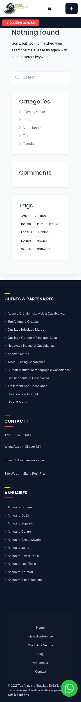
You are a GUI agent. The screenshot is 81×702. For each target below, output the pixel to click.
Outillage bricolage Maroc (26, 329)
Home (40, 627)
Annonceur (40, 662)
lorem (26, 240)
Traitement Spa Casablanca (27, 386)
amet (25, 215)
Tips (26, 136)
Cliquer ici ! (33, 446)
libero (43, 232)
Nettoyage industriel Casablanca (31, 345)
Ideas (27, 120)
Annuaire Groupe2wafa (24, 539)
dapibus (41, 215)
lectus (26, 232)
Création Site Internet (23, 394)
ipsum (53, 224)
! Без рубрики (34, 112)
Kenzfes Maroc (18, 354)
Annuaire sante (18, 547)
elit (40, 224)
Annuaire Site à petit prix (25, 580)
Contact (40, 671)
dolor (26, 224)
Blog (40, 654)
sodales (43, 249)
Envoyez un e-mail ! (32, 460)
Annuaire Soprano (21, 523)
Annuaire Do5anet (21, 507)
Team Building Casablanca (26, 362)
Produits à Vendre (40, 645)
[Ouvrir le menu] (49, 8)
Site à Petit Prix (34, 473)
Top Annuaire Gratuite (23, 321)
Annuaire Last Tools (22, 563)
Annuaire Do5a (18, 515)
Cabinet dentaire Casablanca (28, 378)
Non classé (32, 128)
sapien (26, 249)
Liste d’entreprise (40, 636)
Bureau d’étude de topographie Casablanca (39, 370)
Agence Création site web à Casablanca (36, 313)
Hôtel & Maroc (18, 402)
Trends (28, 144)
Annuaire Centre (19, 531)
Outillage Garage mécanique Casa (32, 337)
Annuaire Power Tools (23, 556)
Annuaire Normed (20, 572)
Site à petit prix (18, 695)
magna (42, 240)
